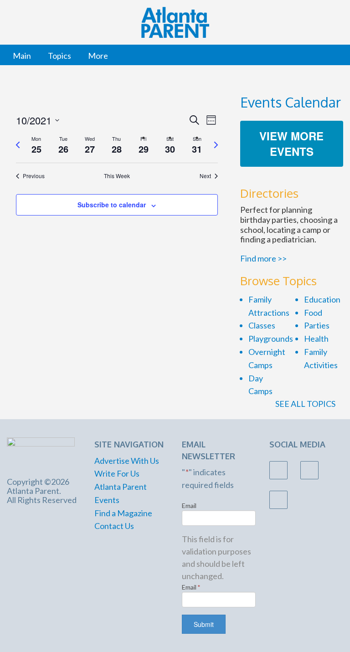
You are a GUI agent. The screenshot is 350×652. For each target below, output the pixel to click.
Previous (34, 176)
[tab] (36, 145)
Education (322, 299)
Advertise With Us (126, 461)
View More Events (291, 143)
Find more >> (263, 258)
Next (205, 176)
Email (189, 505)
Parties (316, 325)
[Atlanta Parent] (41, 452)
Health (316, 339)
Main (22, 56)
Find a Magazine (123, 513)
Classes (261, 325)
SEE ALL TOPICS (306, 404)
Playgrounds (270, 339)
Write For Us (116, 473)
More (98, 56)
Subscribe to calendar (111, 204)
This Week (117, 176)
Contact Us (114, 526)
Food (313, 313)
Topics (59, 56)
